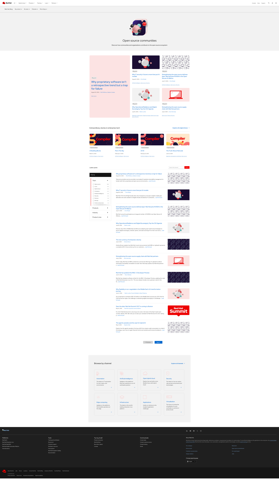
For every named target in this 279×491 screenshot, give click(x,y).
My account (50, 442)
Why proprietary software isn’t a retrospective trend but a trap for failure (139, 174)
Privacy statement (11, 475)
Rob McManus (103, 92)
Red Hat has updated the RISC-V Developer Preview (132, 273)
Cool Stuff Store (57, 470)
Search (187, 167)
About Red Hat (11, 470)
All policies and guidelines (28, 475)
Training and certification (53, 440)
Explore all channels (177, 363)
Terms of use (19, 475)
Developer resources (53, 446)
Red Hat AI (4, 440)
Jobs (233, 453)
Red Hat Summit (66, 470)
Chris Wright (143, 79)
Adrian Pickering (143, 293)
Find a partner (51, 448)
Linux (96, 186)
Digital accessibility (39, 475)
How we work (189, 448)
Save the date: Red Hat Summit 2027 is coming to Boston (134, 306)
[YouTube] (190, 431)
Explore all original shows (180, 128)
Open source (93, 96)
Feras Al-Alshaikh (135, 293)
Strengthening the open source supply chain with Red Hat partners (137, 256)
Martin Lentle (143, 111)
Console (254, 3)
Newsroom (234, 445)
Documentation (51, 452)
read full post (152, 181)
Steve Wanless (128, 274)
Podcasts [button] (34, 9)
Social (141, 446)
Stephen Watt (127, 325)
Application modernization (137, 115)
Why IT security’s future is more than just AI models (132, 190)
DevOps (96, 200)
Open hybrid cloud (149, 378)
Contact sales (143, 440)
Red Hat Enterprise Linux (8, 442)
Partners (169, 115)
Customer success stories (191, 451)
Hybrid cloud (153, 115)
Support (263, 3)
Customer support (52, 444)
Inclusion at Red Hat (49, 470)
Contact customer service (146, 442)
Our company (189, 445)
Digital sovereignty (146, 115)
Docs (258, 3)
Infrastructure (124, 402)
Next (158, 342)
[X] (197, 431)
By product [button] (18, 9)
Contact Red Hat (32, 470)
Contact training (143, 444)
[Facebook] (194, 431)
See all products (6, 448)
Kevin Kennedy (172, 111)
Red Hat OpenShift (6, 444)
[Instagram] (201, 431)
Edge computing (102, 402)
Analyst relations (189, 453)
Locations (25, 470)
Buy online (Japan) (98, 444)
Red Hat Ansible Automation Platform (10, 446)
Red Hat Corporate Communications (132, 308)
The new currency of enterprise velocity (128, 240)
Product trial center (98, 440)
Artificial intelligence (136, 83)
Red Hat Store (97, 442)
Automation (100, 379)
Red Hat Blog (9, 9)
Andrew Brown (127, 241)
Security (148, 83)
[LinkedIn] (187, 431)
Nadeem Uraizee (111, 92)
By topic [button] (26, 9)
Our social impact (236, 451)
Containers (97, 191)
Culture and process (99, 203)
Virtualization (170, 402)
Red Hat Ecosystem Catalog (54, 450)
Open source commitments (238, 448)
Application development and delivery (173, 156)
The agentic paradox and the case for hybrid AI (131, 323)
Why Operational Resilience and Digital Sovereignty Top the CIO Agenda (139, 223)
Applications (147, 402)
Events (20, 470)
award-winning (243, 442)
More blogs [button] (43, 9)
